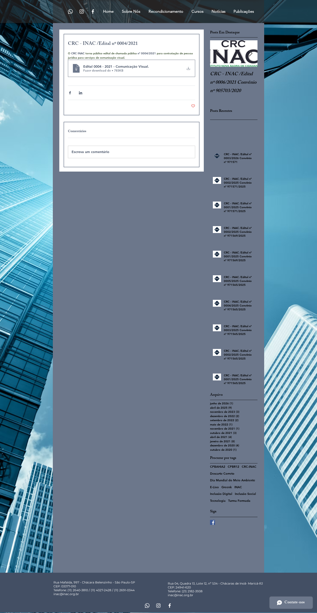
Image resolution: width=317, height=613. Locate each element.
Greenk (226, 487)
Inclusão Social (245, 494)
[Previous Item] (217, 53)
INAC (238, 487)
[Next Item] (251, 53)
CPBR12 (233, 467)
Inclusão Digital (221, 494)
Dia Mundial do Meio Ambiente (232, 480)
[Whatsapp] (70, 11)
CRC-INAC (249, 467)
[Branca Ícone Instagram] (82, 11)
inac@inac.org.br (66, 594)
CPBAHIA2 (217, 467)
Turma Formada (239, 501)
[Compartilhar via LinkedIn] (80, 93)
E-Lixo (214, 487)
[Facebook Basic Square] (212, 522)
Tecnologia (218, 501)
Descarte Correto (222, 473)
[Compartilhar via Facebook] (70, 93)
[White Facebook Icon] (93, 11)
